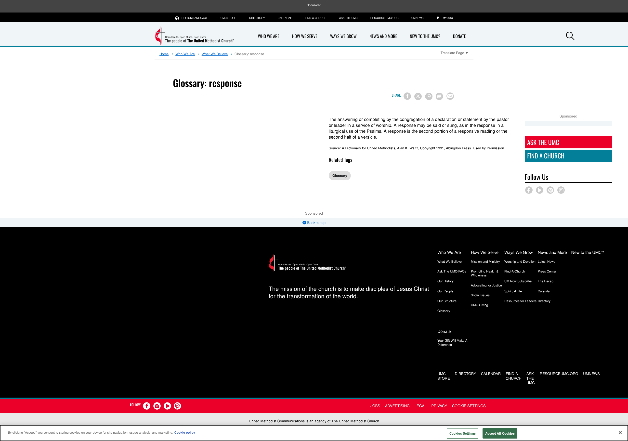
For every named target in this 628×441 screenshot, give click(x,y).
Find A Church (545, 155)
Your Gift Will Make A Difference (452, 342)
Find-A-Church (315, 18)
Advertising (397, 405)
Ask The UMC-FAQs (451, 271)
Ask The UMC (543, 142)
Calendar (285, 18)
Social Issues (480, 295)
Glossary (339, 175)
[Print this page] (439, 96)
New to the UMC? (425, 36)
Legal (420, 405)
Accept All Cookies (499, 433)
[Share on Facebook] (407, 96)
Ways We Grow (343, 36)
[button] (570, 36)
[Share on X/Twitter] (418, 96)
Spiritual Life (513, 291)
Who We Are (268, 36)
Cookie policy (184, 432)
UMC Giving (479, 304)
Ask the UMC (348, 18)
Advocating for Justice (486, 285)
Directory (257, 18)
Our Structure (447, 300)
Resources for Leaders (520, 300)
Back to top (316, 222)
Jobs (375, 405)
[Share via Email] (450, 96)
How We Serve (304, 36)
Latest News (546, 261)
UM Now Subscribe (518, 281)
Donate (459, 36)
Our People (445, 291)
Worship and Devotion (520, 261)
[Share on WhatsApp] (428, 96)
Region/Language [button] (195, 18)
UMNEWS (417, 18)
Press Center (547, 271)
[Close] (620, 432)
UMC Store (228, 18)
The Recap (545, 281)
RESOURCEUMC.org (384, 18)
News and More (383, 36)
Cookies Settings (462, 433)
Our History (445, 281)
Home (164, 53)
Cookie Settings (469, 405)
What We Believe (215, 53)
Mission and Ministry (485, 261)
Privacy (439, 405)
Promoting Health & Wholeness (484, 273)
